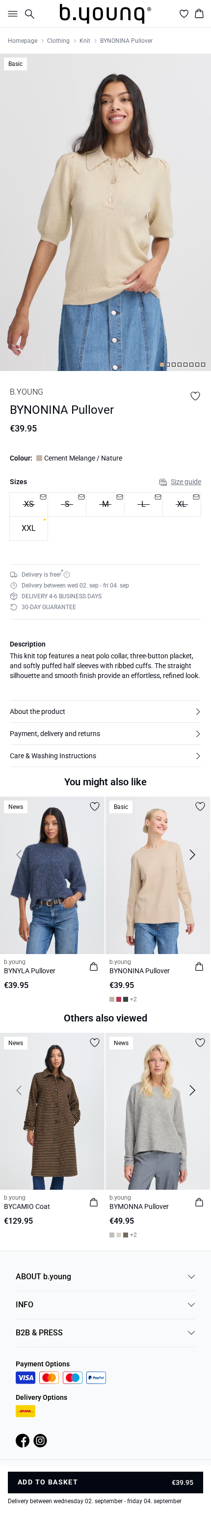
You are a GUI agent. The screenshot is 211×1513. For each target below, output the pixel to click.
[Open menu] (11, 14)
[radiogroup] (105, 517)
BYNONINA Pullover (126, 40)
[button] (105, 711)
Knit (84, 40)
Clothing (58, 40)
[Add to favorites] (195, 396)
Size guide (186, 482)
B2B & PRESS (39, 1332)
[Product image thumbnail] (162, 365)
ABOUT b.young (43, 1276)
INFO (24, 1304)
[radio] (29, 528)
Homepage (22, 40)
